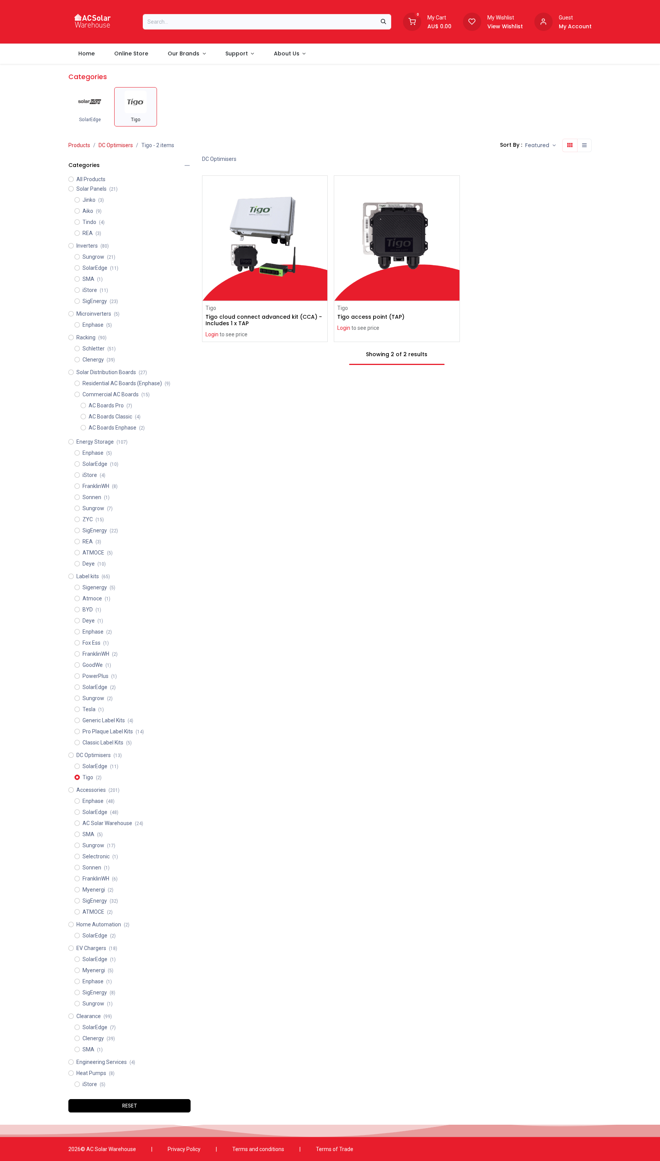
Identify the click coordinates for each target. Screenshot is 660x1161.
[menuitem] (86, 54)
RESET (129, 1105)
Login (211, 334)
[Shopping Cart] (412, 21)
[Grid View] (570, 145)
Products (79, 145)
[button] (540, 145)
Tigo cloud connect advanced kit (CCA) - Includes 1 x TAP (263, 320)
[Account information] (543, 21)
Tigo (210, 308)
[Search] (383, 21)
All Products (90, 179)
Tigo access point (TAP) (370, 317)
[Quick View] (322, 188)
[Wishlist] (472, 21)
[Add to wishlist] (322, 205)
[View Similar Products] (322, 222)
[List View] (584, 145)
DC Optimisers (116, 145)
